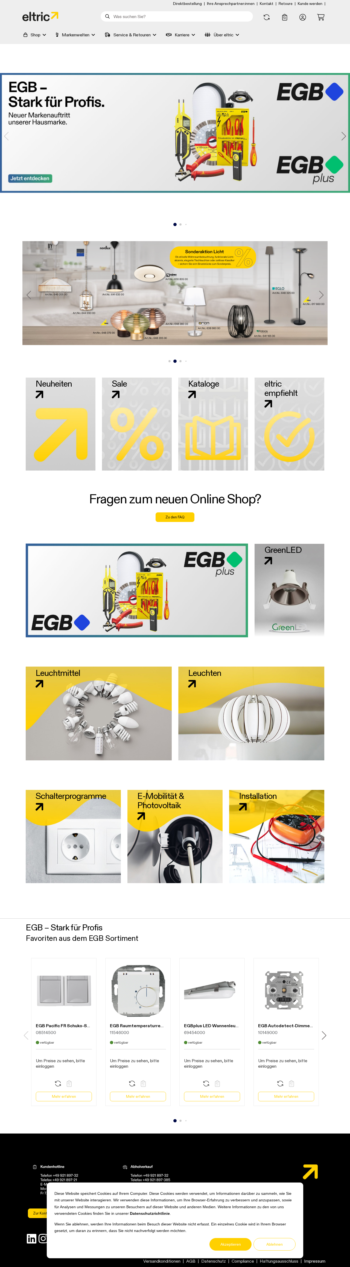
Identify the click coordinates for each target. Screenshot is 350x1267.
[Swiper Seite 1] (175, 224)
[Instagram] (43, 1239)
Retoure (286, 3)
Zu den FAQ (175, 517)
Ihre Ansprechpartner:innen (231, 3)
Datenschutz (213, 1261)
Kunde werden (310, 3)
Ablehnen (274, 1244)
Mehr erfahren (64, 1096)
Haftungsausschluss (279, 1261)
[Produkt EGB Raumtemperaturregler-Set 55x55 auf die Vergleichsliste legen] (132, 1084)
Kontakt (266, 3)
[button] (303, 17)
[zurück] (28, 295)
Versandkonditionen (161, 1261)
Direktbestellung (187, 3)
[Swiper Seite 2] (180, 224)
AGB (191, 1261)
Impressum (314, 1261)
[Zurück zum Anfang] (331, 1252)
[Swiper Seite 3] (185, 224)
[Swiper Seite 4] (185, 361)
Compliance (243, 1261)
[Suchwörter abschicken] (107, 16)
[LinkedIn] (31, 1239)
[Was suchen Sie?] (107, 16)
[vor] (343, 136)
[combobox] (176, 16)
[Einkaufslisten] (284, 17)
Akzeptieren (230, 1244)
